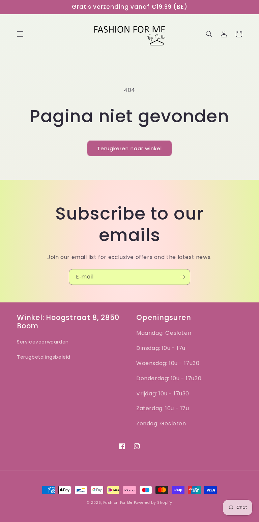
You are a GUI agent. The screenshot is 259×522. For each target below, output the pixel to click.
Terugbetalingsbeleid (43, 357)
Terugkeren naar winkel (129, 148)
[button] (20, 34)
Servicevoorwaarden (43, 341)
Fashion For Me (118, 502)
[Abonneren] (182, 277)
